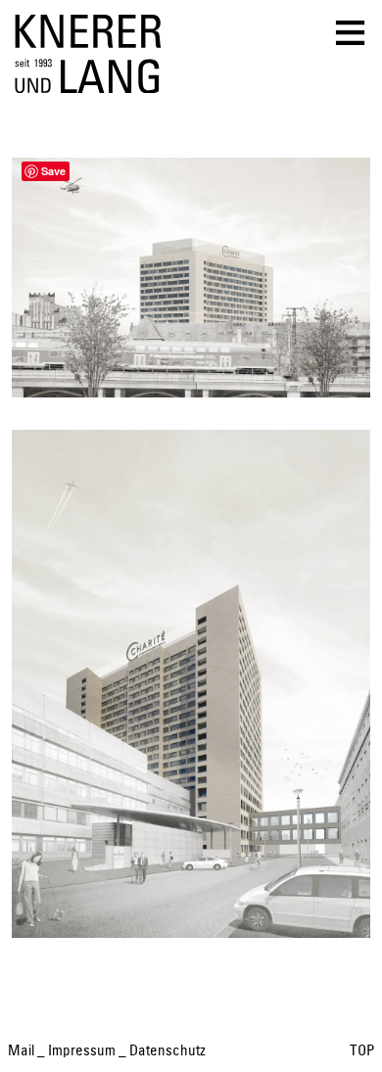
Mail (21, 1051)
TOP (362, 1051)
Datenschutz (167, 1051)
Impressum (82, 1051)
